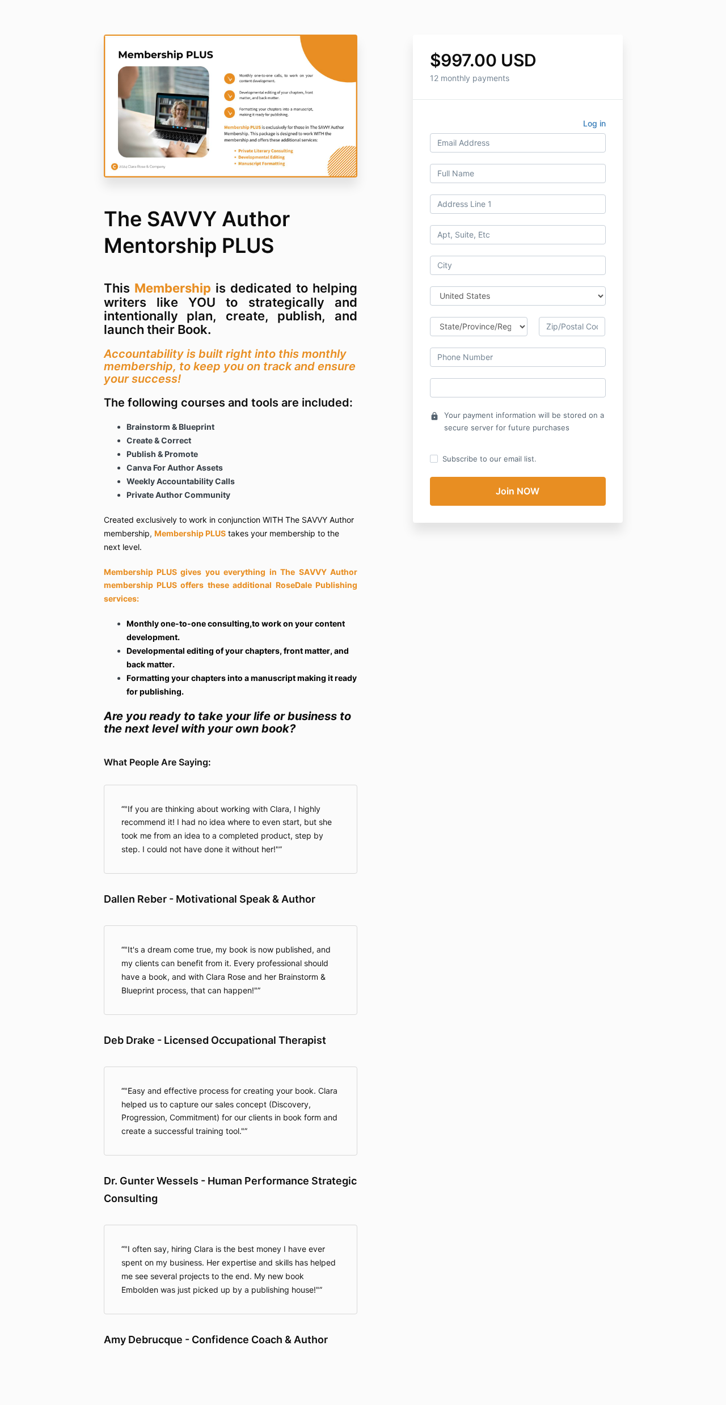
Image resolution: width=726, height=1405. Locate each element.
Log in (594, 123)
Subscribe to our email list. (489, 458)
